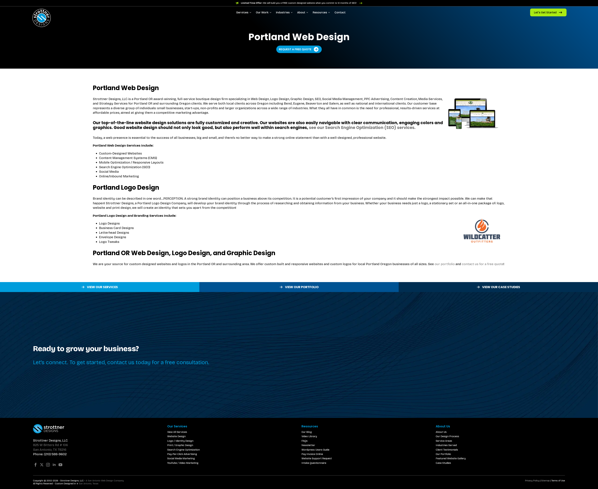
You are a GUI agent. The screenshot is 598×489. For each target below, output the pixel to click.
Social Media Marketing (181, 458)
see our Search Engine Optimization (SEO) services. (362, 127)
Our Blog (306, 432)
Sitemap (545, 480)
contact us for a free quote (482, 264)
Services (242, 12)
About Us (441, 432)
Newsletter (308, 445)
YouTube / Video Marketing (182, 462)
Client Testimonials (447, 449)
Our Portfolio (443, 454)
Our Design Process (447, 436)
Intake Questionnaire (313, 462)
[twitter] (41, 464)
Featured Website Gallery (451, 458)
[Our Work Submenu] (271, 12)
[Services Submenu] (251, 12)
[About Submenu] (307, 12)
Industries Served (446, 445)
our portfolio (445, 264)
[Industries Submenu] (292, 12)
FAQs (304, 440)
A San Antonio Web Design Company (105, 480)
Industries (283, 12)
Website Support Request (316, 458)
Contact (340, 12)
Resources (320, 12)
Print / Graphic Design (180, 445)
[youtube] (60, 464)
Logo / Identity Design (180, 440)
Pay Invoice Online (312, 454)
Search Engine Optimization (183, 449)
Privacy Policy (532, 480)
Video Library (309, 436)
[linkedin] (54, 464)
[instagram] (47, 464)
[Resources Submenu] (329, 12)
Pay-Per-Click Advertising (182, 454)
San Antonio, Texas (88, 483)
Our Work (262, 12)
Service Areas (444, 440)
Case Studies (443, 462)
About (301, 12)
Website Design (176, 436)
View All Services (177, 432)
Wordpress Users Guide (315, 449)
